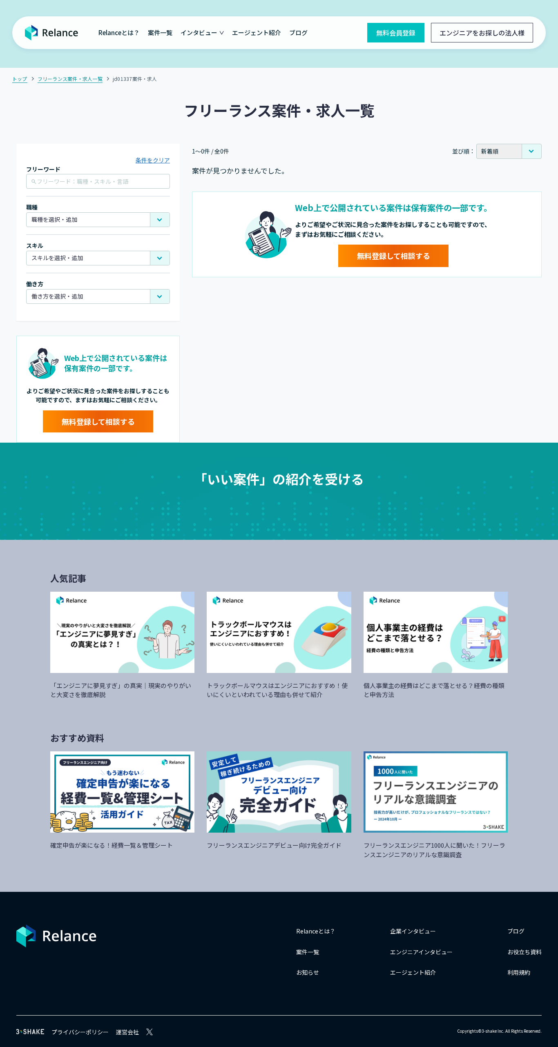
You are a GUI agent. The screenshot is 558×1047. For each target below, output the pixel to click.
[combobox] (98, 219)
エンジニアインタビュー (421, 952)
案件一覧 (160, 32)
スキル (34, 245)
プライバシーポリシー (80, 1032)
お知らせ (307, 972)
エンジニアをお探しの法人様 (482, 33)
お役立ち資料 (524, 952)
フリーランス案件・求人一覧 (70, 78)
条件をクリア (153, 160)
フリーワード (43, 169)
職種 (32, 207)
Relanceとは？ (119, 32)
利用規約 (518, 972)
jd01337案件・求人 (135, 78)
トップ (19, 78)
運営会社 (127, 1032)
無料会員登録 (395, 33)
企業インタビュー (413, 931)
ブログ (298, 32)
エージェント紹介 (256, 32)
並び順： (463, 151)
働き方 (34, 284)
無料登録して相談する (98, 421)
